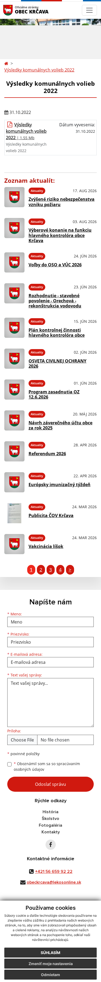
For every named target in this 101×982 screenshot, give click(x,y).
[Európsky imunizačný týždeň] (14, 482)
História (50, 812)
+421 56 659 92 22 (53, 871)
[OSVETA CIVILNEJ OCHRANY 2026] (14, 359)
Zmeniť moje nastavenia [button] (51, 963)
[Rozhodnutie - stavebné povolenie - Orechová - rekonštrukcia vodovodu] (14, 295)
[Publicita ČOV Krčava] (14, 513)
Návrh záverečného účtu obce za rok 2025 (60, 425)
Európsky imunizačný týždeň (59, 485)
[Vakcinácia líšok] (14, 544)
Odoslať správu (50, 784)
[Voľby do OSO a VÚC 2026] (14, 262)
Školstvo (50, 818)
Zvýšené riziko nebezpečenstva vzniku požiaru (62, 201)
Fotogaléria (50, 825)
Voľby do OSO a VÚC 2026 (55, 265)
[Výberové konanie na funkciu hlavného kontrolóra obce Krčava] (14, 230)
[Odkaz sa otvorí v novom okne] (51, 845)
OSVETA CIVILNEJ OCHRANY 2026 (57, 363)
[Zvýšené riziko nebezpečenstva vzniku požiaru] (14, 197)
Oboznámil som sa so (47, 766)
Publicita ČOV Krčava (51, 515)
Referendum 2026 (47, 454)
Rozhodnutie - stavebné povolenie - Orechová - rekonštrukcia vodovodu (55, 301)
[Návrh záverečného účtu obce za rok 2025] (14, 420)
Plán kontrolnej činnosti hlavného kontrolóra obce (57, 332)
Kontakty (50, 832)
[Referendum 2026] (14, 451)
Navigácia (16, 10)
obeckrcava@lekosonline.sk (54, 882)
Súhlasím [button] (50, 952)
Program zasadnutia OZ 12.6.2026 (54, 394)
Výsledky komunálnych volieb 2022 (39, 70)
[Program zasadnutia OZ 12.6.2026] (14, 389)
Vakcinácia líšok (46, 546)
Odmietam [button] (50, 974)
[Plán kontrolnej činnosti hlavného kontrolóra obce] (14, 328)
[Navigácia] (89, 10)
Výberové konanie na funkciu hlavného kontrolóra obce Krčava (60, 235)
